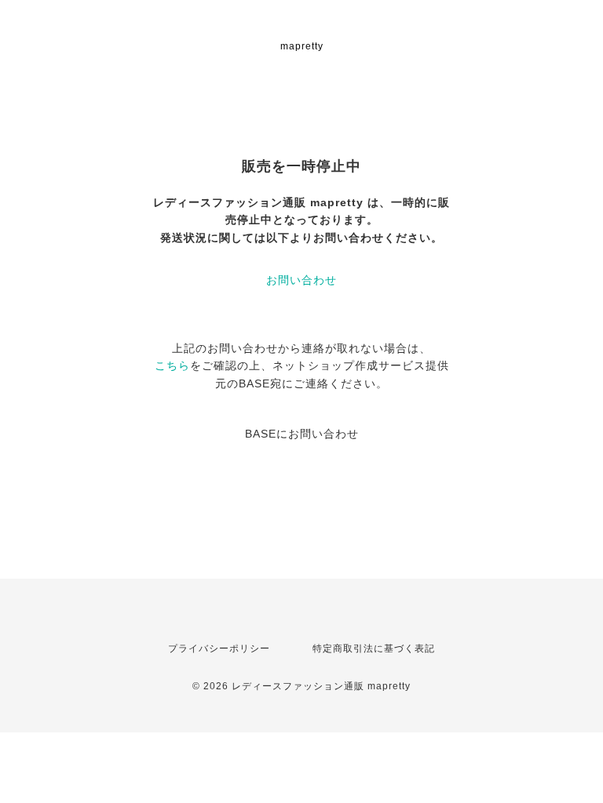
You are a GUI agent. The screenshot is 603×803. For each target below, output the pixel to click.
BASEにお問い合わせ (302, 433)
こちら (172, 365)
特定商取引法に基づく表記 (373, 648)
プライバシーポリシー (219, 648)
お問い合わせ (301, 280)
